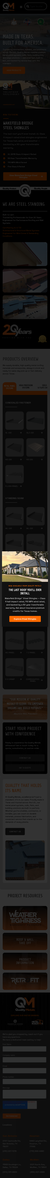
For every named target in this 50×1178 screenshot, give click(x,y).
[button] (44, 555)
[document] (25, 589)
